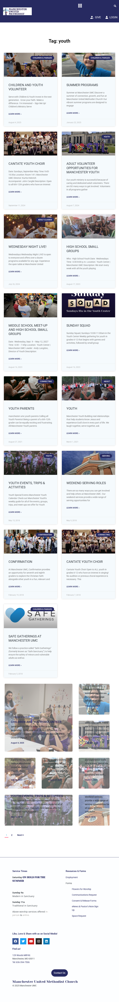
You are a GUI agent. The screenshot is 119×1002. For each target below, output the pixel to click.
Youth (71, 408)
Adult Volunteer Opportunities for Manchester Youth (82, 168)
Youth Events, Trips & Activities (37, 796)
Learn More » (15, 114)
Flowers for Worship (81, 889)
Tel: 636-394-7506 (21, 962)
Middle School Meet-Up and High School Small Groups (28, 330)
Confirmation (20, 562)
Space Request (79, 916)
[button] (115, 6)
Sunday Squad (78, 325)
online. (26, 915)
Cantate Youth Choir (27, 164)
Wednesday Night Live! (27, 247)
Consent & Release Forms (84, 900)
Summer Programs (82, 85)
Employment (72, 877)
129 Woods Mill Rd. (21, 955)
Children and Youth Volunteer (36, 722)
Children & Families (21, 717)
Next (19, 835)
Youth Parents (21, 408)
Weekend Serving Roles (86, 483)
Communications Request (84, 895)
